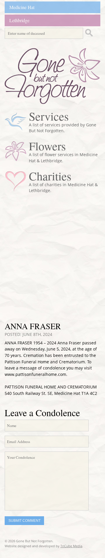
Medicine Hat (21, 7)
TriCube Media (71, 546)
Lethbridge (19, 20)
